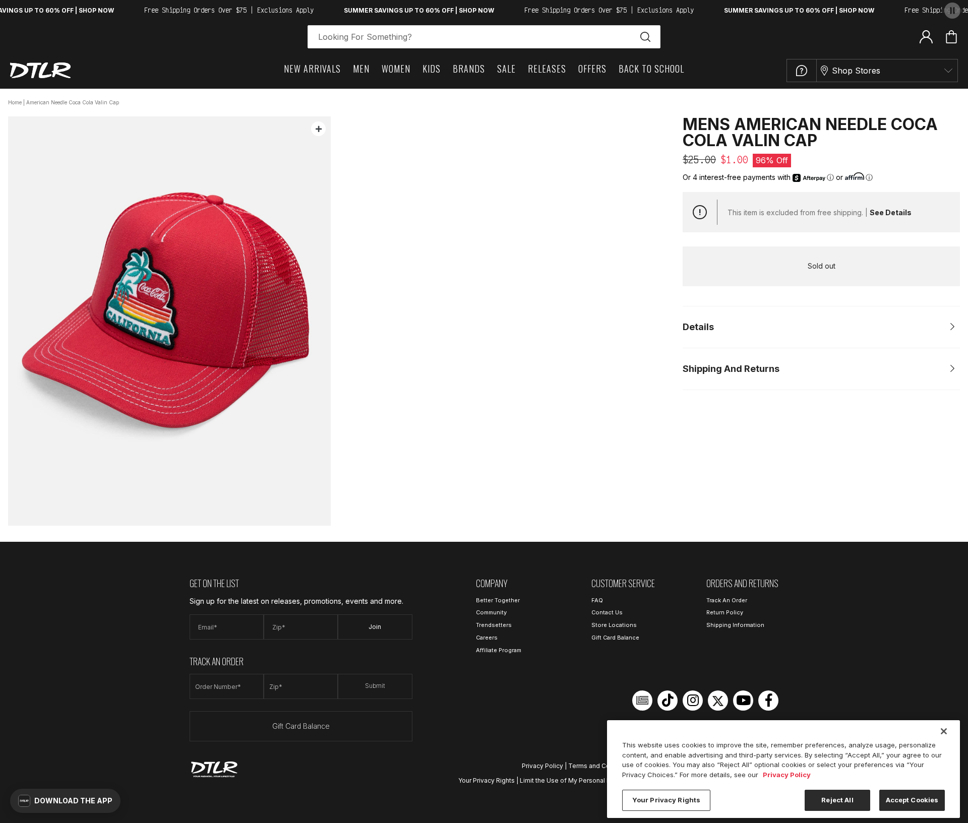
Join (375, 626)
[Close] (944, 731)
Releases (547, 68)
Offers (592, 68)
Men (361, 68)
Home (15, 102)
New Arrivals (312, 68)
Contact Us (607, 612)
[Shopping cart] (951, 36)
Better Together (498, 600)
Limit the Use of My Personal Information (580, 780)
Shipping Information (735, 624)
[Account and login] (926, 36)
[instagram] (693, 700)
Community (491, 612)
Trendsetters (494, 624)
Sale (506, 68)
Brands (469, 68)
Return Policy (724, 612)
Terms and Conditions (601, 766)
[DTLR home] (40, 70)
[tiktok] (667, 700)
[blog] (642, 700)
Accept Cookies (912, 800)
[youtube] (743, 700)
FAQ (597, 600)
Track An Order (726, 600)
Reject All (837, 800)
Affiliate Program (498, 650)
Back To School (651, 68)
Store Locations (614, 624)
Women (396, 68)
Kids (431, 68)
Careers (487, 637)
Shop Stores (856, 71)
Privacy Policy (542, 766)
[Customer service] (801, 70)
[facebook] (768, 700)
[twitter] (718, 700)
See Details (891, 212)
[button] (65, 801)
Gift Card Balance (301, 726)
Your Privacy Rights (486, 780)
